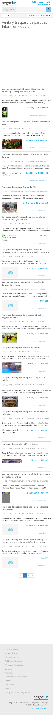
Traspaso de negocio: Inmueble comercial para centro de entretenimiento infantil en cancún (24, 540)
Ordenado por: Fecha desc (38, 15)
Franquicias (9, 685)
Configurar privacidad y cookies (18, 692)
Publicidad (9, 673)
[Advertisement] (26, 57)
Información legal (12, 657)
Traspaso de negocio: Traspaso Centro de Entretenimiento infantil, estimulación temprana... (26, 251)
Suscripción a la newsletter (16, 677)
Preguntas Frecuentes (14, 665)
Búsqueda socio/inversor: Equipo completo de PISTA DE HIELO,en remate (23, 218)
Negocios (9, 9)
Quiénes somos (11, 649)
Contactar (9, 669)
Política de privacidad (13, 661)
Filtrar (6, 15)
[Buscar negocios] (48, 9)
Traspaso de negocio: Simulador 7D (19, 187)
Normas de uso (11, 653)
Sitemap (8, 689)
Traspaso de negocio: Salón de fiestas (20, 444)
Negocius (27, 698)
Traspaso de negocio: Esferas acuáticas (21, 347)
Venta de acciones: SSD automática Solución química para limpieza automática (23, 90)
